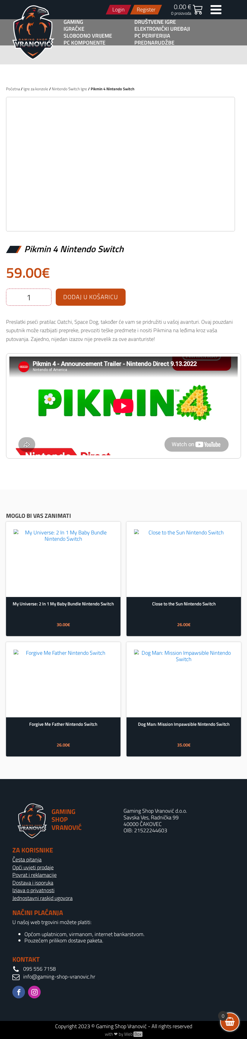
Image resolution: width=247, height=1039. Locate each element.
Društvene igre (155, 22)
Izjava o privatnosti (33, 890)
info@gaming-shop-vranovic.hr (59, 976)
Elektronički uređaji (162, 29)
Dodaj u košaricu (90, 296)
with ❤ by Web (123, 1034)
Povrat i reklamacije (34, 875)
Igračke (74, 29)
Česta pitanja (27, 859)
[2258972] (120, 220)
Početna (13, 89)
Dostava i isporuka (32, 883)
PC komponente (84, 42)
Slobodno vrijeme (88, 36)
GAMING (73, 22)
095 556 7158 (39, 969)
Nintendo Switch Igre (69, 89)
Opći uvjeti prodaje (33, 867)
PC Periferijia (152, 36)
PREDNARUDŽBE (154, 42)
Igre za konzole (35, 89)
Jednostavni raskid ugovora (42, 898)
